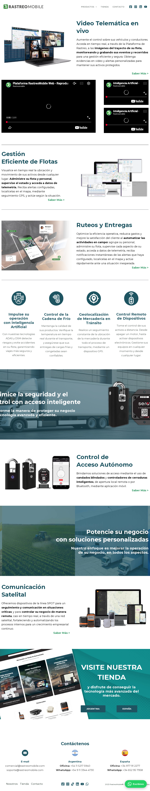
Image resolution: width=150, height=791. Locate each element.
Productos (87, 7)
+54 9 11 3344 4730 (82, 770)
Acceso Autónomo (104, 464)
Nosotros (12, 783)
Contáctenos (75, 743)
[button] (95, 7)
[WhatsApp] (87, 784)
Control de (92, 457)
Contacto (118, 7)
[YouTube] (145, 6)
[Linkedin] (140, 6)
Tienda (105, 7)
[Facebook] (130, 6)
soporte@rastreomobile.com (25, 770)
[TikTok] (72, 784)
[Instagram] (135, 6)
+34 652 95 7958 (133, 770)
